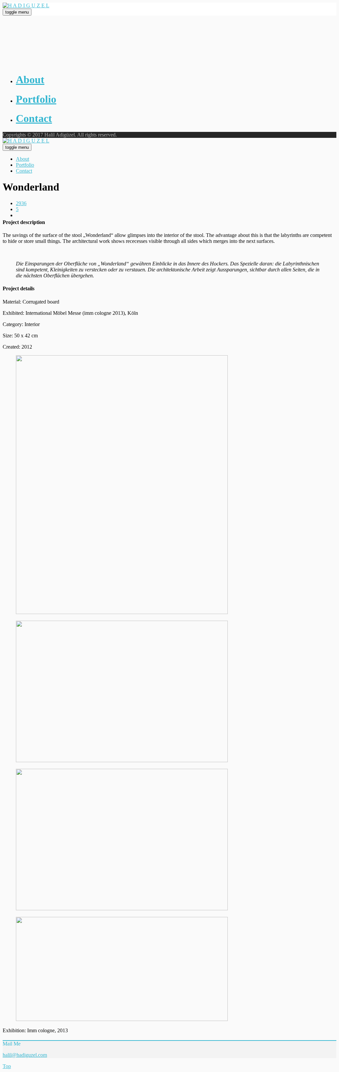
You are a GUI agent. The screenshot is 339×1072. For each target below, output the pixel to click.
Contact (24, 171)
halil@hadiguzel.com (25, 1055)
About (22, 159)
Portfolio (25, 165)
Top (7, 1066)
